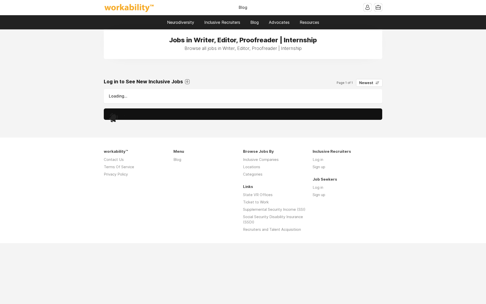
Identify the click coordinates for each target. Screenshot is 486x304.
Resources (309, 22)
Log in (318, 159)
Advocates (279, 22)
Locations (251, 166)
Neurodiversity (180, 22)
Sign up (319, 166)
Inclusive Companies (261, 159)
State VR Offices (258, 194)
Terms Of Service (119, 166)
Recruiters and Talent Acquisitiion (272, 229)
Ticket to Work (256, 202)
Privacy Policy (116, 174)
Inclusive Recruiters (222, 22)
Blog (243, 7)
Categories (252, 174)
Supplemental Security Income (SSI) (274, 209)
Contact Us (114, 159)
